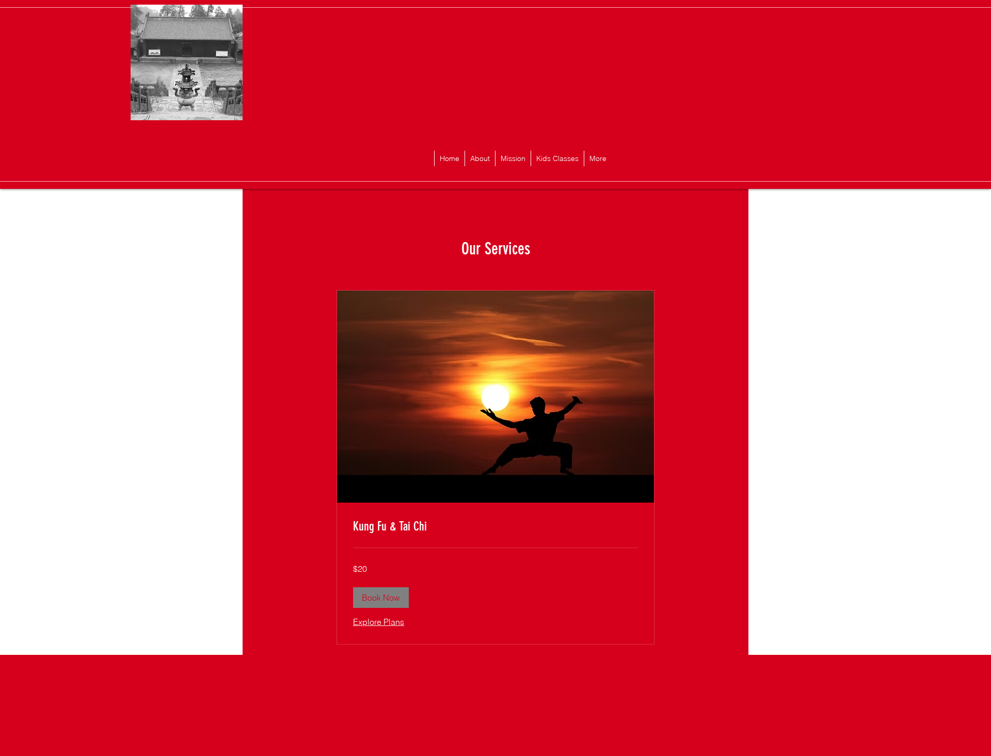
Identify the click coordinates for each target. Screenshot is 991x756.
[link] (495, 527)
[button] (381, 597)
